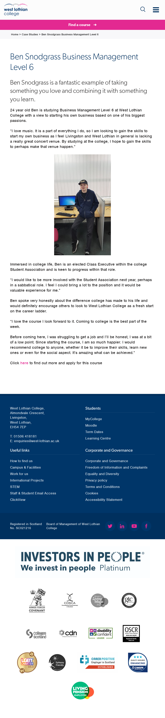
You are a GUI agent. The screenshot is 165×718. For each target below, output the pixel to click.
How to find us (21, 461)
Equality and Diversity (102, 474)
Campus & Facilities (25, 467)
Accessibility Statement (103, 499)
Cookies (91, 493)
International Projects (27, 480)
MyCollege (93, 419)
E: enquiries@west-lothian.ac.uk (34, 441)
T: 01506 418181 (23, 436)
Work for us (19, 474)
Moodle (91, 425)
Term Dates (94, 432)
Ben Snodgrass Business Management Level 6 (70, 34)
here (24, 362)
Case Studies (30, 34)
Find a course (79, 25)
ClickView (17, 499)
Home (14, 34)
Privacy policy (96, 480)
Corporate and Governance (106, 461)
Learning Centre (98, 438)
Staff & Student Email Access (33, 493)
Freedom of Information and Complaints (116, 467)
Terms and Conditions (102, 487)
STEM (15, 487)
